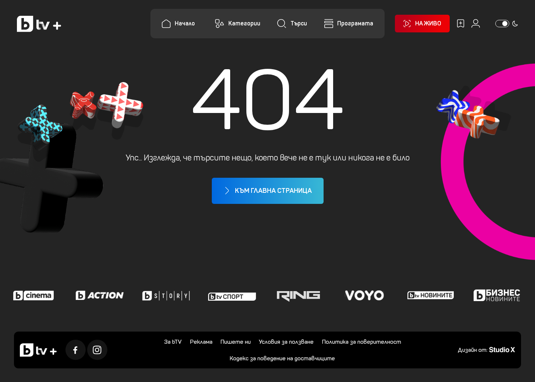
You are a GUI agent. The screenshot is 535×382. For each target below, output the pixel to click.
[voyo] (363, 295)
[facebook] (75, 350)
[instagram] (97, 350)
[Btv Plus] (39, 23)
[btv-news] (429, 295)
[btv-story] (164, 295)
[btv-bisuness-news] (495, 295)
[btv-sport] (230, 295)
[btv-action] (98, 295)
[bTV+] (38, 350)
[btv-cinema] (32, 295)
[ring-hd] (296, 295)
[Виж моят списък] (460, 23)
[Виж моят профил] (475, 23)
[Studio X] (502, 349)
